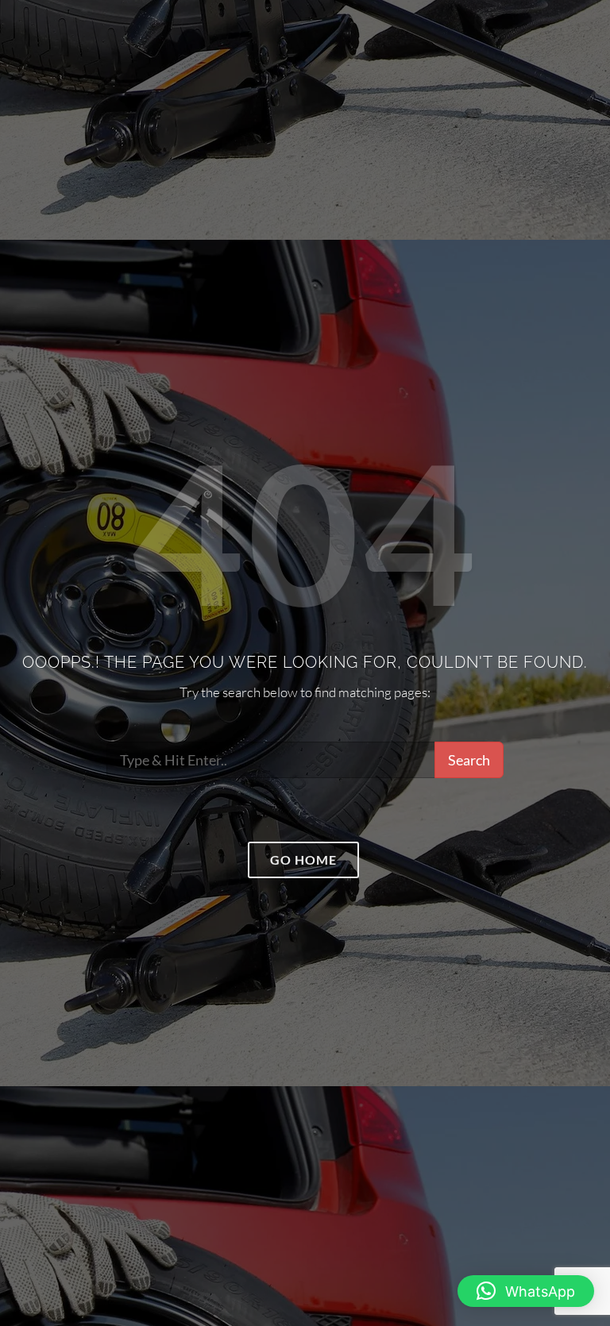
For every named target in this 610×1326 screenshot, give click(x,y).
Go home (303, 859)
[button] (526, 1291)
